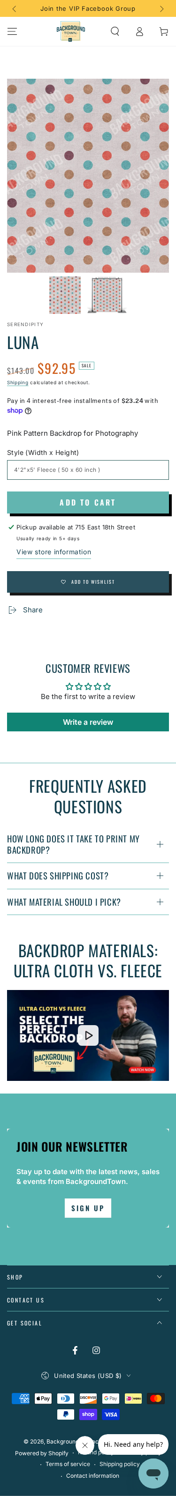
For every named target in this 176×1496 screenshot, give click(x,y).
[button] (115, 31)
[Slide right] (161, 8)
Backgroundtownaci (73, 1441)
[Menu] (12, 31)
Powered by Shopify (42, 1453)
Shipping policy (119, 1463)
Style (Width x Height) (43, 452)
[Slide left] (15, 8)
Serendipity (25, 324)
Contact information (92, 1475)
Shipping (18, 382)
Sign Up (88, 1208)
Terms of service (68, 1463)
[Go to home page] (71, 31)
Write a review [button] (88, 722)
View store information (53, 552)
